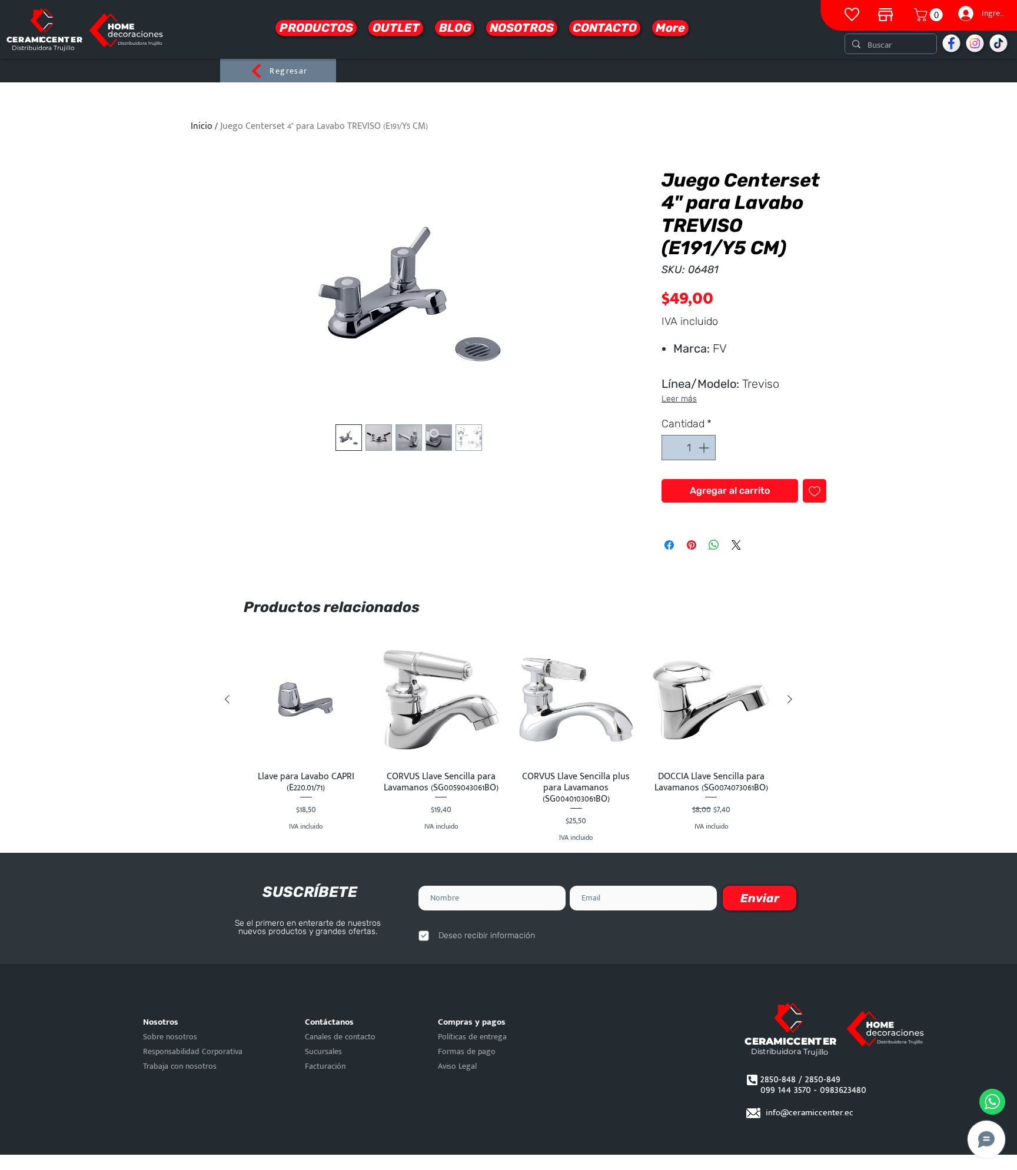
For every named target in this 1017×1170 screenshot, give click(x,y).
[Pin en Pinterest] (691, 545)
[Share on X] (736, 545)
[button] (930, 14)
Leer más (679, 399)
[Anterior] (227, 699)
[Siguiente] (790, 699)
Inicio (201, 126)
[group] (508, 740)
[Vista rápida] (306, 700)
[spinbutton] (689, 448)
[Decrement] (672, 448)
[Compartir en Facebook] (669, 545)
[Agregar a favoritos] (814, 491)
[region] (885, 11)
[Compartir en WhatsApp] (714, 545)
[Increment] (705, 448)
